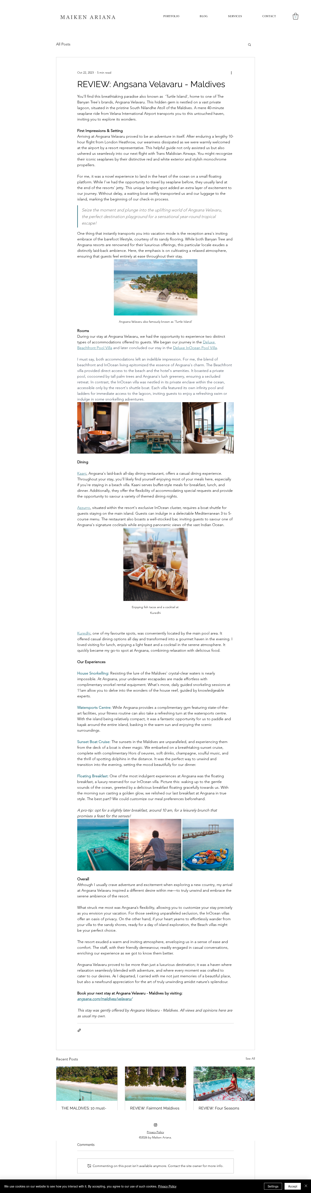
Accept (292, 1186)
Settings (273, 1186)
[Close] (305, 1186)
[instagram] (155, 1125)
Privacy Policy (167, 1186)
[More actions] (231, 72)
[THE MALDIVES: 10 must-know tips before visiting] (86, 1084)
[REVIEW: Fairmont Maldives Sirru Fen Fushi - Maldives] (155, 1084)
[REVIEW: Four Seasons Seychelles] (224, 1084)
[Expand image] (103, 428)
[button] (235, 16)
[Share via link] (79, 1030)
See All (250, 1058)
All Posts (63, 44)
